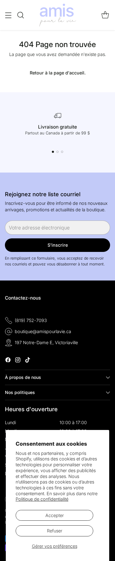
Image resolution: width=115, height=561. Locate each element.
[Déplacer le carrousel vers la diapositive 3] (62, 152)
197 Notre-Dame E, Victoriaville (46, 342)
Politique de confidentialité (42, 499)
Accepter (54, 515)
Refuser (54, 530)
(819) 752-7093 (31, 320)
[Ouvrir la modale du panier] (105, 15)
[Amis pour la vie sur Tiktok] (27, 360)
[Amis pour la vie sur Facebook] (8, 360)
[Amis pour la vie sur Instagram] (17, 360)
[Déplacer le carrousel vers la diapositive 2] (57, 152)
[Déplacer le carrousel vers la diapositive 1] (53, 152)
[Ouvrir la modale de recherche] (20, 15)
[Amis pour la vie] (57, 15)
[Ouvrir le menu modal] (8, 15)
